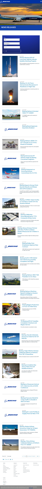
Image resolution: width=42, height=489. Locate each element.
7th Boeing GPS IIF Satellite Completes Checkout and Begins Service (29, 322)
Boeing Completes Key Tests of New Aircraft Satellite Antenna (29, 366)
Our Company (16, 476)
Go (6, 51)
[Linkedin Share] (7, 459)
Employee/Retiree (6, 467)
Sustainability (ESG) (17, 473)
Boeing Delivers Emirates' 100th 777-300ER (30, 112)
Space (15, 467)
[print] (10, 459)
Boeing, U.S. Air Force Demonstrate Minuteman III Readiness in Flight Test (29, 84)
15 (37, 456)
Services (15, 468)
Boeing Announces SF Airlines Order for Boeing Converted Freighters (28, 157)
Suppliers (4, 471)
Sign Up (4, 479)
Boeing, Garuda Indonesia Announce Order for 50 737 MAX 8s (30, 336)
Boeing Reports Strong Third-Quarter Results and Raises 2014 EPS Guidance (29, 187)
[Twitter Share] (8, 459)
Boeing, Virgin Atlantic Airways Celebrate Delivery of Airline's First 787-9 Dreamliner (28, 352)
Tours (24, 466)
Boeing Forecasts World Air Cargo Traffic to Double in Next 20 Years (29, 399)
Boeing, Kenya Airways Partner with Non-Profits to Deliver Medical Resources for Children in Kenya (28, 230)
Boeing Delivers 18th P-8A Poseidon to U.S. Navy (30, 276)
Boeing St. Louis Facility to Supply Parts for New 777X (30, 412)
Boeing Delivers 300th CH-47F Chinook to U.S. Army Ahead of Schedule (28, 142)
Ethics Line (24, 467)
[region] (21, 487)
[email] (3, 459)
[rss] (12, 459)
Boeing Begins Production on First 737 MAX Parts (30, 305)
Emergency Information (6, 468)
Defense (15, 466)
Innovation (15, 471)
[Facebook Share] (5, 459)
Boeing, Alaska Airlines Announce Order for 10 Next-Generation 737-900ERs (29, 428)
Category (5, 41)
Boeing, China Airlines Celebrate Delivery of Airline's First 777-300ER (30, 442)
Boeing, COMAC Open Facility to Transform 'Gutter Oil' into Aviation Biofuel (29, 201)
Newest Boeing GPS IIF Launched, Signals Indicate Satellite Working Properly (28, 59)
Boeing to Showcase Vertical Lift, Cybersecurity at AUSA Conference (30, 386)
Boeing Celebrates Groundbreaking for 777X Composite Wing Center (29, 216)
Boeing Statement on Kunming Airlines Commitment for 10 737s (29, 171)
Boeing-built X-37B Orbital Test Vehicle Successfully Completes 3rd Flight (28, 259)
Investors (4, 466)
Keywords (5, 45)
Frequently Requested (26, 471)
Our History (5, 472)
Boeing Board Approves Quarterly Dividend (29, 127)
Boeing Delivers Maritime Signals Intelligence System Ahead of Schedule (29, 293)
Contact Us (24, 472)
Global (15, 472)
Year (4, 37)
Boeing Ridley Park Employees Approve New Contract (30, 245)
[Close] (40, 487)
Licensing (24, 468)
